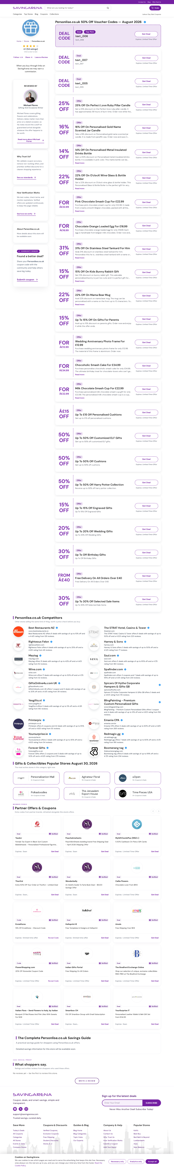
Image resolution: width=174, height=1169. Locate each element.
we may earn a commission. (34, 70)
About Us (107, 1130)
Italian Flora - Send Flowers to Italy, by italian (36, 1010)
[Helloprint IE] (87, 910)
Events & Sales (19, 1144)
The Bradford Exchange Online (129, 967)
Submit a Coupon (110, 1144)
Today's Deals (18, 1130)
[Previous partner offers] (153, 811)
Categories (17, 14)
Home (19, 41)
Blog (149, 2)
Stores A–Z (47, 1144)
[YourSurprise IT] (137, 996)
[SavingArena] (32, 1094)
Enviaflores (20, 924)
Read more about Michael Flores (29, 140)
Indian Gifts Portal (74, 967)
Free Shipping (48, 1137)
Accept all (152, 1161)
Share (28, 57)
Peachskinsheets (73, 838)
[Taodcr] (37, 824)
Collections (54, 14)
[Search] (108, 8)
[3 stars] (30, 46)
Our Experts (78, 1140)
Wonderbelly (71, 881)
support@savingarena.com (25, 1114)
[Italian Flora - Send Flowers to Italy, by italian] (37, 996)
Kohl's (136, 1130)
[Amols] (137, 910)
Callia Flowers (121, 881)
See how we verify (24, 214)
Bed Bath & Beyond (141, 1137)
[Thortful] (37, 867)
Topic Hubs (78, 1137)
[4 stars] (34, 46)
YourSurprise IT (122, 1010)
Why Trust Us (156, 2)
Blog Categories (79, 1134)
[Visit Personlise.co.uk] (30, 28)
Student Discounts (50, 1140)
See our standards (25, 177)
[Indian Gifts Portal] (87, 953)
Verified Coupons (50, 1130)
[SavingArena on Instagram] (26, 1109)
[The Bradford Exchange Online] (137, 953)
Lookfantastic (139, 1140)
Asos (136, 1144)
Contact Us (142, 2)
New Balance (139, 1147)
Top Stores (28, 14)
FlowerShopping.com (25, 967)
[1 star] (24, 46)
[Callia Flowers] (137, 867)
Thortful (19, 881)
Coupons (44, 14)
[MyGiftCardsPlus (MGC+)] (137, 824)
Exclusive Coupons (51, 1134)
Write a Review (87, 1081)
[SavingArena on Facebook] (15, 1109)
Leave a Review (41, 57)
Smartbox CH (71, 1010)
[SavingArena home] (27, 8)
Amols (118, 924)
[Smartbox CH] (87, 996)
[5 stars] (37, 46)
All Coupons (18, 1134)
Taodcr (18, 838)
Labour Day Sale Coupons (151, 14)
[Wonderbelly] (87, 867)
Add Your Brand (109, 1147)
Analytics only (136, 1161)
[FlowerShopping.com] (37, 953)
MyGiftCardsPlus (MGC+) (127, 838)
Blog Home (77, 1130)
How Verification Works (112, 1140)
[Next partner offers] (158, 811)
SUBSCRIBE (151, 1103)
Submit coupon (25, 279)
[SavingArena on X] (21, 1109)
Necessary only (117, 1161)
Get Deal (146, 34)
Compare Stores (19, 1147)
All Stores (17, 1140)
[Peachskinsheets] (87, 824)
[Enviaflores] (37, 910)
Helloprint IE (71, 924)
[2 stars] (27, 46)
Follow (18, 57)
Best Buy (137, 1134)
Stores (26, 41)
